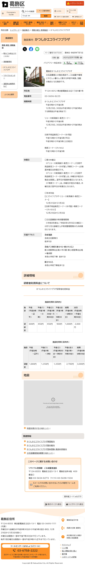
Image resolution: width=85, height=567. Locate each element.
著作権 (64, 554)
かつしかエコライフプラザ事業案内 (41, 441)
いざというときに (76, 3)
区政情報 (81, 23)
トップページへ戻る (76, 504)
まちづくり (73, 23)
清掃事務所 (7, 62)
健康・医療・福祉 (16, 23)
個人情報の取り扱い (69, 551)
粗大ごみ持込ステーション (9, 55)
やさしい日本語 (72, 11)
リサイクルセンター (9, 77)
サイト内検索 (29, 11)
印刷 (54, 57)
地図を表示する (38, 428)
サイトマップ (66, 545)
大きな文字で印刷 (71, 57)
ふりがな (59, 11)
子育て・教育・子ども (28, 23)
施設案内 (51, 23)
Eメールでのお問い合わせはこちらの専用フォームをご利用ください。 (54, 484)
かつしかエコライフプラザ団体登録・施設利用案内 (47, 449)
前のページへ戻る (54, 504)
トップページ (15, 30)
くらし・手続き (5, 23)
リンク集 (65, 548)
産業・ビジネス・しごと (62, 23)
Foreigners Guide (11, 13)
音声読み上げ (78, 16)
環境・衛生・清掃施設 (40, 30)
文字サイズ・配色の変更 (63, 16)
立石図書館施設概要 (40, 453)
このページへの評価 (69, 557)
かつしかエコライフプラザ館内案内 (41, 445)
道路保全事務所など (9, 85)
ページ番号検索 (44, 11)
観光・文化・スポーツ (41, 23)
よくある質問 (9, 94)
